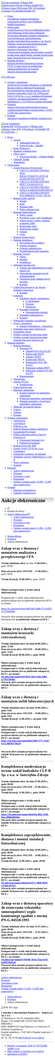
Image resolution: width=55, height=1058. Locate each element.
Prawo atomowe (37, 101)
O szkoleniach (32, 301)
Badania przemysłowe (24, 237)
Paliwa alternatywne (29, 209)
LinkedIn (27, 11)
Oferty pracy (27, 21)
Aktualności (19, 24)
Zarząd (10, 19)
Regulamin (17, 110)
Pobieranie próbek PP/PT (38, 368)
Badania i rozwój (21, 254)
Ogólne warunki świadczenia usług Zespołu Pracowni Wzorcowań (30, 56)
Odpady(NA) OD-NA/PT (38, 351)
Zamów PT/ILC (21, 381)
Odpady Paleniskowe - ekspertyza (36, 326)
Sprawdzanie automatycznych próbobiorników (34, 274)
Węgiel (23, 201)
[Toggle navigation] (16, 132)
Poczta (19, 5)
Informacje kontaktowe (18, 118)
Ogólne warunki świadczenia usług (30, 334)
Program (30, 304)
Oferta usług (13, 165)
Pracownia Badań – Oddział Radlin (37, 156)
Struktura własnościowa (25, 151)
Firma (10, 137)
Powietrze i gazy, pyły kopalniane (36, 217)
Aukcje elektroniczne (17, 107)
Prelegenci (31, 306)
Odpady (23, 231)
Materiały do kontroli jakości (27, 406)
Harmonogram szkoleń (37, 312)
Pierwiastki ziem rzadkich (32, 242)
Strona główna (14, 536)
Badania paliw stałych (24, 198)
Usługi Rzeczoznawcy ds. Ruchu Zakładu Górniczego (29, 288)
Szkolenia (32, 44)
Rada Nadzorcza (22, 19)
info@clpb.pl (24, 1037)
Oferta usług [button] (13, 27)
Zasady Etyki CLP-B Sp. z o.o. (28, 94)
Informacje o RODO (17, 1054)
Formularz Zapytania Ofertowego (29, 329)
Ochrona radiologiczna (31, 248)
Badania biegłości (15, 63)
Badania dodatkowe (29, 35)
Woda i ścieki (26, 215)
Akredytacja (13, 85)
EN (33, 11)
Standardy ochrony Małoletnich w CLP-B (27, 100)
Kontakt (33, 71)
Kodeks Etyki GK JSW (30, 93)
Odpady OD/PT (33, 356)
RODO (39, 5)
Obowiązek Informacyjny (32, 440)
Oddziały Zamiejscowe (41, 118)
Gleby (23, 234)
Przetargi (32, 107)
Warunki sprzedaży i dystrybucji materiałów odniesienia (35, 402)
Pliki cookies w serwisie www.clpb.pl (25, 1051)
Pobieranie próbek (23, 38)
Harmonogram (27, 376)
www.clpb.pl (37, 1037)
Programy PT (26, 348)
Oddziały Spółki (21, 159)
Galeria (17, 71)
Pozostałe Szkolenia (29, 309)
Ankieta (25, 71)
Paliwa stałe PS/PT (35, 354)
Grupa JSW (26, 8)
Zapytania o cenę (21, 476)
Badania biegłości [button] (15, 60)
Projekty (24, 259)
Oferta (23, 256)
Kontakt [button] (11, 115)
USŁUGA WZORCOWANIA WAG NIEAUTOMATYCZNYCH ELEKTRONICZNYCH (34, 174)
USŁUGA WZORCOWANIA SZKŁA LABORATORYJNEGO (36, 188)
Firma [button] (10, 16)
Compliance (36, 96)
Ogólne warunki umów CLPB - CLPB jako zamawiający (30, 111)
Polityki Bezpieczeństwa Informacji (29, 86)
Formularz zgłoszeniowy (31, 315)
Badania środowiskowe (25, 32)
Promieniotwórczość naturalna (34, 251)
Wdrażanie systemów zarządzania (27, 45)
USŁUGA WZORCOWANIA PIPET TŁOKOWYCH (34, 183)
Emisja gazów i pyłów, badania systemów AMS (35, 222)
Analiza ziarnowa (28, 245)
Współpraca (25, 262)
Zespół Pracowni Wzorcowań (21, 30)
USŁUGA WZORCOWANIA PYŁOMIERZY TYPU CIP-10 (35, 194)
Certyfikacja (25, 85)
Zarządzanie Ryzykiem (24, 431)
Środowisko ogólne (29, 229)
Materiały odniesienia (23, 390)
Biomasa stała (26, 206)
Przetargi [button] (11, 104)
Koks (22, 204)
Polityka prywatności (30, 443)
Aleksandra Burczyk (29, 142)
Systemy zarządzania (17, 418)
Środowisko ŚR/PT (35, 359)
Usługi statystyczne (24, 66)
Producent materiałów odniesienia (36, 398)
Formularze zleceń (28, 52)
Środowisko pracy (28, 226)
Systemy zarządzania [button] (17, 82)
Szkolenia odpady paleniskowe (35, 298)
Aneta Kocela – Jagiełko (31, 145)
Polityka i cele (37, 85)
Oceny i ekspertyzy (22, 323)
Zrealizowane (26, 384)
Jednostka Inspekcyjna (24, 265)
